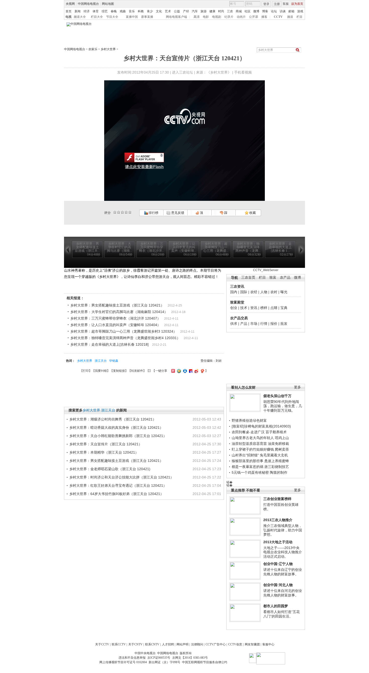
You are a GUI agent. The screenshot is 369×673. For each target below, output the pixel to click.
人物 (263, 292)
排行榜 (153, 213)
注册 (277, 4)
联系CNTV (152, 644)
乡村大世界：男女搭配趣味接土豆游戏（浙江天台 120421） (117, 305)
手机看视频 (243, 72)
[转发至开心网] (172, 371)
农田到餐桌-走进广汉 (248, 432)
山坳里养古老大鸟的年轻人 (253, 438)
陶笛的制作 (278, 472)
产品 (243, 324)
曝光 (283, 292)
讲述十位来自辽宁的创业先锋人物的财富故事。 (282, 572)
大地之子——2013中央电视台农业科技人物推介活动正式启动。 (282, 552)
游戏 (300, 11)
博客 (265, 11)
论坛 (274, 11)
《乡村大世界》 (219, 72)
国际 (243, 292)
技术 (243, 308)
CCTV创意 (235, 644)
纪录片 (228, 17)
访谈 (283, 11)
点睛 (273, 308)
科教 (141, 11)
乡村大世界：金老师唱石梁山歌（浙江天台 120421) (109, 469)
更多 (297, 387)
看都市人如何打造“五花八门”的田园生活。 (281, 614)
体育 (96, 11)
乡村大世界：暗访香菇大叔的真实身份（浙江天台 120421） (116, 427)
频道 (290, 17)
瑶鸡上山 (282, 438)
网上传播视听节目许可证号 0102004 (123, 662)
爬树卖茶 (282, 449)
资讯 (253, 308)
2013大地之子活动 (277, 542)
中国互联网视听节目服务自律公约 (204, 662)
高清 (197, 17)
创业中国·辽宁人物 (278, 564)
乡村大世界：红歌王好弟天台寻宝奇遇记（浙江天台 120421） (118, 485)
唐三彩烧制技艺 (276, 467)
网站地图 (108, 4)
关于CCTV (102, 644)
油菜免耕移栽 (278, 444)
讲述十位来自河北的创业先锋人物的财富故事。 (282, 593)
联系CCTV (119, 644)
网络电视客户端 (176, 17)
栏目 (299, 17)
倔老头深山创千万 (277, 396)
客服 (286, 4)
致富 (272, 277)
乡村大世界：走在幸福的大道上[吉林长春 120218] (109, 344)
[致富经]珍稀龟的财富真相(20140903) (261, 426)
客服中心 (268, 644)
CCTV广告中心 (216, 644)
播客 (264, 17)
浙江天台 (101, 360)
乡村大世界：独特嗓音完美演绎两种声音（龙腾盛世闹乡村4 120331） (125, 338)
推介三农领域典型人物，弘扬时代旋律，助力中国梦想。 (282, 530)
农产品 (285, 277)
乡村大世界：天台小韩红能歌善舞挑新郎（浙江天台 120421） (118, 436)
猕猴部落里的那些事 (247, 461)
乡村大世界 (108, 49)
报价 (273, 324)
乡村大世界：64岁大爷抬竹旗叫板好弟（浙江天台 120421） (116, 494)
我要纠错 (101, 371)
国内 (233, 292)
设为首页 (297, 4)
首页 (69, 11)
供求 (233, 324)
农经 (253, 292)
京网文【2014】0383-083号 (190, 657)
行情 (263, 324)
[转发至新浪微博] (195, 371)
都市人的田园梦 (275, 606)
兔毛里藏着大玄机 (274, 455)
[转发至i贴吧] (190, 371)
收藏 (252, 213)
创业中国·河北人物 (278, 585)
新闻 (78, 11)
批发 (283, 324)
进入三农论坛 (182, 72)
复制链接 (119, 371)
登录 (266, 4)
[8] (126, 212)
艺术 (168, 11)
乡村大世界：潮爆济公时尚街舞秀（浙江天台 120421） (112, 419)
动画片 (241, 17)
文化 (159, 11)
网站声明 (182, 644)
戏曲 (123, 11)
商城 (239, 11)
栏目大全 (97, 17)
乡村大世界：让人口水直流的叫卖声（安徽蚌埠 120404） (115, 325)
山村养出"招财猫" (245, 455)
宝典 (283, 308)
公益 (177, 11)
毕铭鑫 (113, 360)
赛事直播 (147, 17)
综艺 (105, 11)
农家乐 (92, 49)
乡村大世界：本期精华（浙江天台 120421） (104, 452)
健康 (212, 11)
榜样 (263, 308)
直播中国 (132, 17)
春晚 (114, 11)
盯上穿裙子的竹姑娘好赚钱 (253, 449)
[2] (115, 212)
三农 (230, 11)
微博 (256, 11)
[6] (122, 212)
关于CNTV (135, 644)
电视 (69, 17)
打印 (86, 371)
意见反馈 (177, 213)
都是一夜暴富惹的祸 (247, 467)
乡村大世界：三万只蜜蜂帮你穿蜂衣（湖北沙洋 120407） (115, 318)
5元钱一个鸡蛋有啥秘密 (250, 472)
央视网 (70, 4)
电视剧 (216, 17)
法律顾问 (197, 644)
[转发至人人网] (184, 371)
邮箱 (291, 11)
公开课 (253, 17)
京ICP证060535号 (158, 657)
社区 (247, 11)
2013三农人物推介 (277, 520)
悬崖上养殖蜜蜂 (276, 461)
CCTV (278, 17)
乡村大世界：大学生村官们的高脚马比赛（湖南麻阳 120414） (119, 312)
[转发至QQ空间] (178, 371)
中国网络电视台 (88, 4)
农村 (273, 292)
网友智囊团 (252, 644)
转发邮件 (137, 371)
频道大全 (80, 17)
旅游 (204, 11)
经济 (87, 11)
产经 (186, 11)
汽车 (195, 11)
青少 (150, 11)
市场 (253, 324)
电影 (206, 17)
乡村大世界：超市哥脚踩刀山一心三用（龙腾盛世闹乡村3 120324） (123, 331)
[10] (130, 212)
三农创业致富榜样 (277, 499)
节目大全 (112, 17)
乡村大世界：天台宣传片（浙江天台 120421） (105, 444)
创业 (233, 308)
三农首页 (248, 277)
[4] (118, 212)
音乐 (132, 11)
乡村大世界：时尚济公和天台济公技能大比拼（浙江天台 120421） (121, 477)
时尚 (221, 11)
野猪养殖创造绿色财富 (249, 420)
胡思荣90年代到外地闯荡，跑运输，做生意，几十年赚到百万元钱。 (282, 406)
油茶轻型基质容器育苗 (249, 444)
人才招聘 (168, 644)
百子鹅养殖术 (276, 432)
